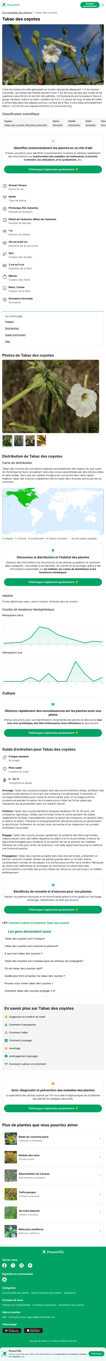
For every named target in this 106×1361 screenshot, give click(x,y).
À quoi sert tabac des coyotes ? (24, 953)
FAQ (4, 1317)
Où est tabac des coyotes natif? (24, 968)
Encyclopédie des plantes (17, 12)
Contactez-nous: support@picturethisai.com (32, 1317)
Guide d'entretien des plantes (46, 1292)
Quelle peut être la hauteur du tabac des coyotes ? (35, 975)
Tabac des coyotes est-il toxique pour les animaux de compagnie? (44, 961)
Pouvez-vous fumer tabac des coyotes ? (29, 983)
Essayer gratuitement (90, 4)
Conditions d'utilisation (44, 1305)
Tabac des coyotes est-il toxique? (25, 938)
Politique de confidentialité (16, 1305)
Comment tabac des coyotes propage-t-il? (30, 990)
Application (70, 1292)
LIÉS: (35, 922)
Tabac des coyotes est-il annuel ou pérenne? (31, 946)
